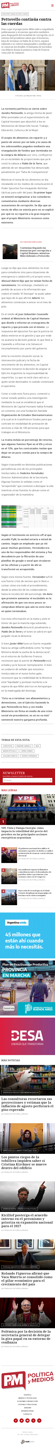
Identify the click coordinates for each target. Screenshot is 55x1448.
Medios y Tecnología (27, 1398)
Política (27, 1395)
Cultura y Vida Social (27, 1404)
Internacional (27, 1411)
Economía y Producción (27, 1401)
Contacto (27, 1414)
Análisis (27, 1408)
